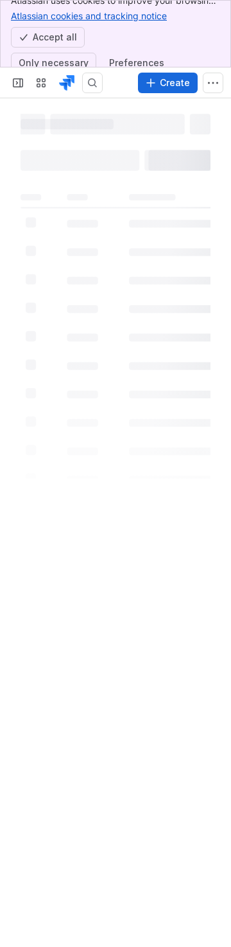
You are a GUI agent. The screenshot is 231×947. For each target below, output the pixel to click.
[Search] (92, 83)
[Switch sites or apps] (41, 83)
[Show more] (213, 83)
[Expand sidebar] (18, 83)
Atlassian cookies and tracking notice (89, 15)
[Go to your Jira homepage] (66, 83)
